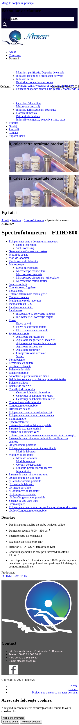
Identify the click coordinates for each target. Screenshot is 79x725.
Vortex (20, 356)
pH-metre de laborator (21, 484)
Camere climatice (19, 297)
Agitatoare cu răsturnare (30, 336)
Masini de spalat (18, 254)
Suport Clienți (17, 135)
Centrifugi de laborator (22, 389)
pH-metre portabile (20, 487)
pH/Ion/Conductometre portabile (27, 510)
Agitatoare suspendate (29, 346)
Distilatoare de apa (19, 408)
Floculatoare (16, 290)
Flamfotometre (17, 418)
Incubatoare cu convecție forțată (34, 316)
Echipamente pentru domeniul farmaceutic (33, 241)
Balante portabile (18, 372)
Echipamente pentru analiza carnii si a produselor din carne (43, 507)
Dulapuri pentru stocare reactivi (34, 467)
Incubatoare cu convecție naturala (35, 313)
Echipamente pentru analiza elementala (31, 415)
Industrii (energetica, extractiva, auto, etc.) (40, 119)
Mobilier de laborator (21, 454)
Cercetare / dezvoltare (28, 103)
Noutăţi (13, 126)
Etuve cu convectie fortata (31, 326)
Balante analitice (18, 382)
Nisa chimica (23, 471)
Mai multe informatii (13, 717)
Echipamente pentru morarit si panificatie (32, 448)
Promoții (14, 129)
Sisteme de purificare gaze (24, 431)
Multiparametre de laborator (25, 300)
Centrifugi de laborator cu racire (34, 395)
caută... (5, 18)
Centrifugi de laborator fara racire (35, 399)
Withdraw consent (30, 721)
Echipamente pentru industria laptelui (30, 412)
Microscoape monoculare (30, 271)
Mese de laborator (26, 458)
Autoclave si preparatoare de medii (29, 376)
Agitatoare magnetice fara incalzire (36, 343)
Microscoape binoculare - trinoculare (37, 277)
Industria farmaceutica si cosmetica (36, 109)
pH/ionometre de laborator (24, 490)
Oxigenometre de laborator (24, 477)
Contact (13, 132)
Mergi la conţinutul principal (17, 3)
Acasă (12, 51)
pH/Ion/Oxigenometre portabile (27, 497)
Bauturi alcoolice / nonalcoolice (34, 82)
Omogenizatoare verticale (31, 353)
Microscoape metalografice (31, 280)
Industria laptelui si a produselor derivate (39, 75)
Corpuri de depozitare (28, 464)
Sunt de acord (10, 721)
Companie (15, 55)
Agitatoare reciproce (28, 349)
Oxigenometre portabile (22, 444)
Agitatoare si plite (19, 333)
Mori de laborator (19, 257)
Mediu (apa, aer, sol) (28, 106)
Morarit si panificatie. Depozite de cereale (40, 72)
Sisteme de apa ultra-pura (23, 500)
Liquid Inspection (26, 244)
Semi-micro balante (20, 366)
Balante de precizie (20, 385)
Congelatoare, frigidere (22, 287)
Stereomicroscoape (27, 267)
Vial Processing (25, 248)
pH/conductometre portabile (25, 481)
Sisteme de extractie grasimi (25, 428)
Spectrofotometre (34, 220)
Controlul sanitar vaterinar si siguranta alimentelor (45, 85)
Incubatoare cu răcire (21, 307)
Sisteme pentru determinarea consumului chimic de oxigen (42, 435)
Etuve (12, 320)
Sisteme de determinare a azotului (28, 474)
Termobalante (17, 359)
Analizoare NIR (18, 284)
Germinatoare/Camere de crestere (28, 251)
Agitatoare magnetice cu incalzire (35, 339)
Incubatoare (15, 310)
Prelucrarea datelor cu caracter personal (55, 692)
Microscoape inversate (29, 274)
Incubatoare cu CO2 (20, 303)
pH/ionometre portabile (22, 494)
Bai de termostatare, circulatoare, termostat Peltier (37, 379)
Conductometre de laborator (25, 402)
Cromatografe (17, 504)
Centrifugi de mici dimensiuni (33, 392)
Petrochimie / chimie (28, 116)
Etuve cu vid (23, 323)
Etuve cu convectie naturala (32, 330)
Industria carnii (24, 79)
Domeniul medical (26, 112)
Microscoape (16, 264)
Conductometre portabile (23, 405)
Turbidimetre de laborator (23, 261)
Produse (13, 122)
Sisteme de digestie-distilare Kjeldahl (30, 425)
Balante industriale (19, 369)
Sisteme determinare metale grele (28, 294)
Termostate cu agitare (21, 362)
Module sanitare (25, 461)
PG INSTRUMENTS (14, 575)
